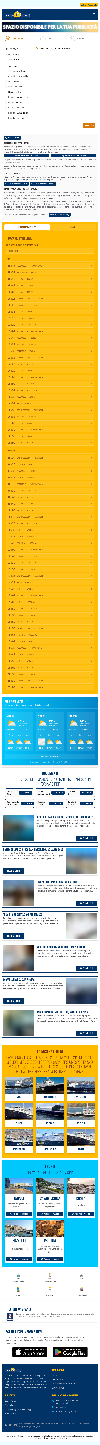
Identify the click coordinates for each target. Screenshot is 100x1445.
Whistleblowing (59, 1388)
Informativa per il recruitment (65, 1383)
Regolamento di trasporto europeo (73, 156)
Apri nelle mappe (20, 1214)
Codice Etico (57, 1379)
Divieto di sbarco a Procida (42, 183)
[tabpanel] (50, 83)
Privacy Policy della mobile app (18, 1409)
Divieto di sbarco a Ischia (16, 183)
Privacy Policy (10, 1405)
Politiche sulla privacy (59, 214)
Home (54, 1375)
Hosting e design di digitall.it (29, 1426)
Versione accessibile (89, 4)
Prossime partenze (27, 227)
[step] (14, 39)
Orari (73, 227)
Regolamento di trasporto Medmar (26, 156)
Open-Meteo (65, 762)
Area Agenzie (10, 1413)
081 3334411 (13, 137)
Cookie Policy (10, 1401)
